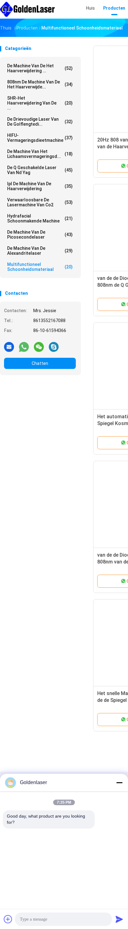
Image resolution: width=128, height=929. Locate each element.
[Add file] (8, 919)
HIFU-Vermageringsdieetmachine (40, 138)
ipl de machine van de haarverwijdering (40, 186)
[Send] (119, 919)
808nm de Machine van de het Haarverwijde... (40, 84)
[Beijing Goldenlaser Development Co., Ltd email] (9, 347)
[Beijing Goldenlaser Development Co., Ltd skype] (54, 347)
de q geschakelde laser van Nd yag (40, 170)
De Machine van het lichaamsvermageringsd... (40, 154)
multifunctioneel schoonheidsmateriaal (40, 267)
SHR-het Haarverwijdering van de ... (40, 103)
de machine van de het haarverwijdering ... (40, 68)
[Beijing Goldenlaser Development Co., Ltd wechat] (39, 347)
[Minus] (119, 782)
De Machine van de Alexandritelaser (40, 251)
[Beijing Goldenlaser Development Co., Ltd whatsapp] (24, 347)
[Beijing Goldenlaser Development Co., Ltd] (27, 9)
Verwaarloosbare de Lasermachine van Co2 (40, 202)
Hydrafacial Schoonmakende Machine (40, 218)
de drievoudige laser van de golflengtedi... (40, 122)
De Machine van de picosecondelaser (40, 235)
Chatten (40, 363)
